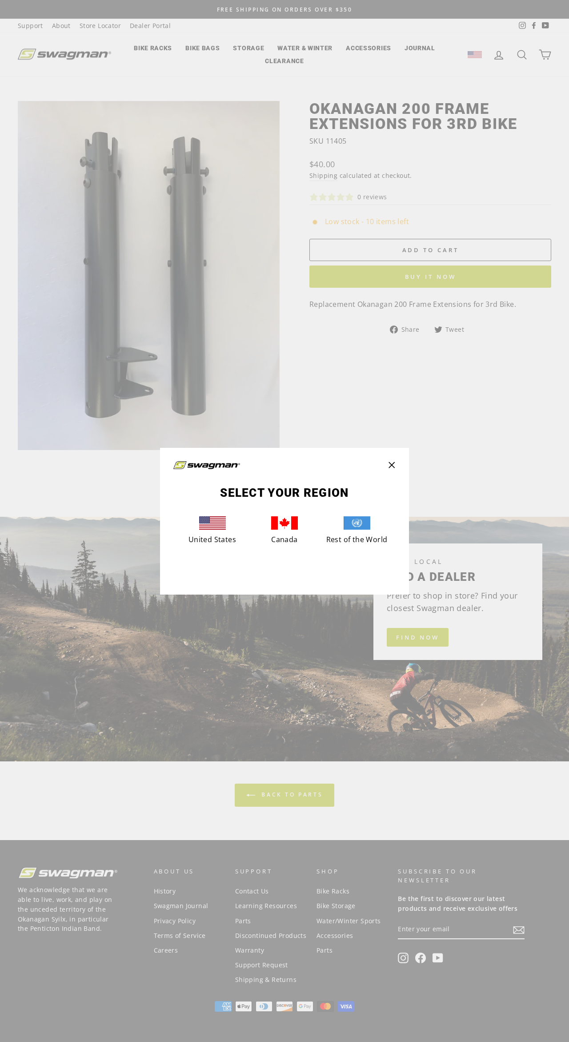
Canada (284, 539)
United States (212, 539)
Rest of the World (357, 539)
